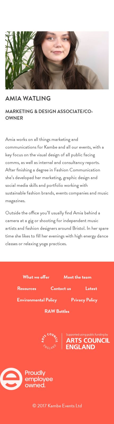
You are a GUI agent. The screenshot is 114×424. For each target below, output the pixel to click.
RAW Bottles (57, 311)
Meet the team (77, 276)
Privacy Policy (84, 299)
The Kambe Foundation (57, 20)
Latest (91, 288)
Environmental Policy (37, 299)
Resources (26, 288)
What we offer (36, 276)
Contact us (61, 288)
